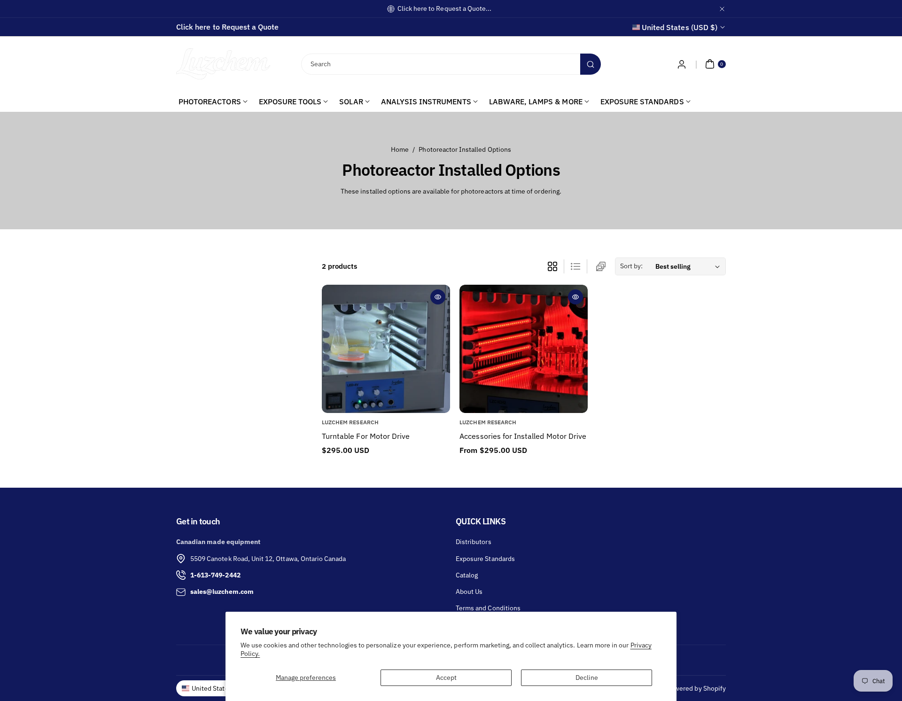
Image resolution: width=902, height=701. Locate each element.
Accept (446, 677)
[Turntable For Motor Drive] (386, 349)
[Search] (590, 64)
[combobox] (451, 64)
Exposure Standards (485, 558)
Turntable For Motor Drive (366, 436)
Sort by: (631, 266)
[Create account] (682, 64)
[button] (714, 64)
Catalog (467, 575)
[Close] (722, 9)
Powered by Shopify (696, 688)
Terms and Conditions (488, 608)
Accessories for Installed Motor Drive (522, 436)
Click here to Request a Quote (227, 26)
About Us (469, 591)
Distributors (473, 541)
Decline (586, 677)
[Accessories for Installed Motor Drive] (523, 349)
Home (400, 149)
